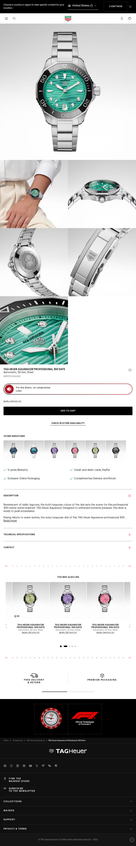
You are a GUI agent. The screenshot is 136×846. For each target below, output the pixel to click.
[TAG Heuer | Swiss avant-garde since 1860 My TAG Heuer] (68, 751)
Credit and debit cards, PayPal (92, 470)
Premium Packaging (102, 680)
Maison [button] (9, 811)
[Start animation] (61, 646)
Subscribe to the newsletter (22, 790)
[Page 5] (77, 646)
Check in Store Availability (68, 423)
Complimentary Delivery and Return (95, 478)
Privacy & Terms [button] (15, 829)
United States (81, 5)
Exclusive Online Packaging (24, 478)
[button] (122, 18)
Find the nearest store (19, 780)
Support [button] (9, 820)
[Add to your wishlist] (130, 370)
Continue (118, 6)
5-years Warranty (18, 470)
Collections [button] (13, 802)
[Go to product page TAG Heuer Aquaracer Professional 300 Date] (68, 600)
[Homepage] (68, 18)
